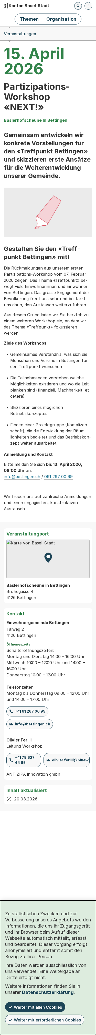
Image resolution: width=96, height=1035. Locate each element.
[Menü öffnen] (88, 6)
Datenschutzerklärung (48, 992)
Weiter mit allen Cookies (38, 1007)
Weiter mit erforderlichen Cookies (47, 1019)
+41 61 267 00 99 (30, 711)
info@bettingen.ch (22, 476)
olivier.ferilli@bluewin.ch (71, 760)
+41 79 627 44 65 (25, 760)
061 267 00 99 (58, 476)
